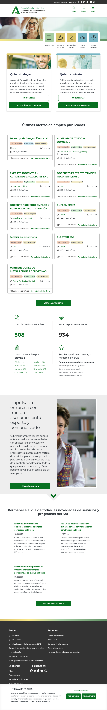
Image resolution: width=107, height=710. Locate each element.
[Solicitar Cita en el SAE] (49, 38)
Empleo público (76, 147)
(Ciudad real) (26, 218)
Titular (11, 671)
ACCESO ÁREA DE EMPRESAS (78, 105)
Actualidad (52, 639)
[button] (74, 11)
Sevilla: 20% (38, 362)
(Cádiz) (24, 186)
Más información (30, 485)
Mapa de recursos (60, 2)
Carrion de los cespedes (69, 151)
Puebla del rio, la (20, 281)
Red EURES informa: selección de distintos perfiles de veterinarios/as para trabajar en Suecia (76, 526)
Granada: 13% (39, 369)
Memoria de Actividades (18, 679)
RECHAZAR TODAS (89, 696)
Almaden (16, 218)
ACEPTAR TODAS (73, 696)
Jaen (14, 148)
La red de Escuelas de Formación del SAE (25, 644)
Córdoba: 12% (20, 372)
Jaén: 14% (38, 372)
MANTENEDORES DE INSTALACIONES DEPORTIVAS (28, 269)
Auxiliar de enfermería (23, 237)
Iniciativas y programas (18, 656)
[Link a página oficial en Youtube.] (41, 671)
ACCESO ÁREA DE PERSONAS (29, 105)
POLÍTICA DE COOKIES (81, 690)
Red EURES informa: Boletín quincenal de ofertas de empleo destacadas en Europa (28, 526)
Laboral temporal (41, 144)
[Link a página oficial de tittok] (38, 671)
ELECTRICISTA (65, 237)
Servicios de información (58, 644)
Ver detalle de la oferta (40, 158)
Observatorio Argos (55, 648)
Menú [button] (93, 11)
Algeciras (16, 186)
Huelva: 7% (19, 365)
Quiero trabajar (15, 635)
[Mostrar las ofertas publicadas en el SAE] (71, 38)
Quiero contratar (15, 639)
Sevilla (62, 214)
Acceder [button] (83, 11)
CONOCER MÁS (28, 98)
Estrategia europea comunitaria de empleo (26, 660)
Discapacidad (28, 144)
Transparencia (14, 675)
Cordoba (16, 246)
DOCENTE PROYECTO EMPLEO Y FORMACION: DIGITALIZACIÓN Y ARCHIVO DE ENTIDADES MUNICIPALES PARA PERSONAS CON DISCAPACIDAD (30, 207)
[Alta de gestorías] (93, 38)
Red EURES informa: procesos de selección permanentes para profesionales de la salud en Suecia (29, 569)
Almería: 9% (39, 365)
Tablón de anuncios (56, 635)
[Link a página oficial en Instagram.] (45, 671)
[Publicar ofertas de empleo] (82, 38)
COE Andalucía (15, 652)
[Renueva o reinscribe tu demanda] (60, 38)
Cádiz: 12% (19, 362)
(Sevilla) (83, 151)
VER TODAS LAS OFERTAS (53, 303)
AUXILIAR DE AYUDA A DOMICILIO (71, 140)
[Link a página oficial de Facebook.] (31, 671)
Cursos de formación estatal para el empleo (26, 648)
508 (19, 335)
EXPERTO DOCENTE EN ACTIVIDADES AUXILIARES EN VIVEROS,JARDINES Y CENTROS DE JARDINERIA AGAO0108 (29, 175)
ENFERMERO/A (66, 205)
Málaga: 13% (20, 369)
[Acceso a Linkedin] (35, 671)
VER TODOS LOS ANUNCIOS (53, 603)
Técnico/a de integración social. (29, 138)
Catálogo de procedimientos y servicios (63, 652)
